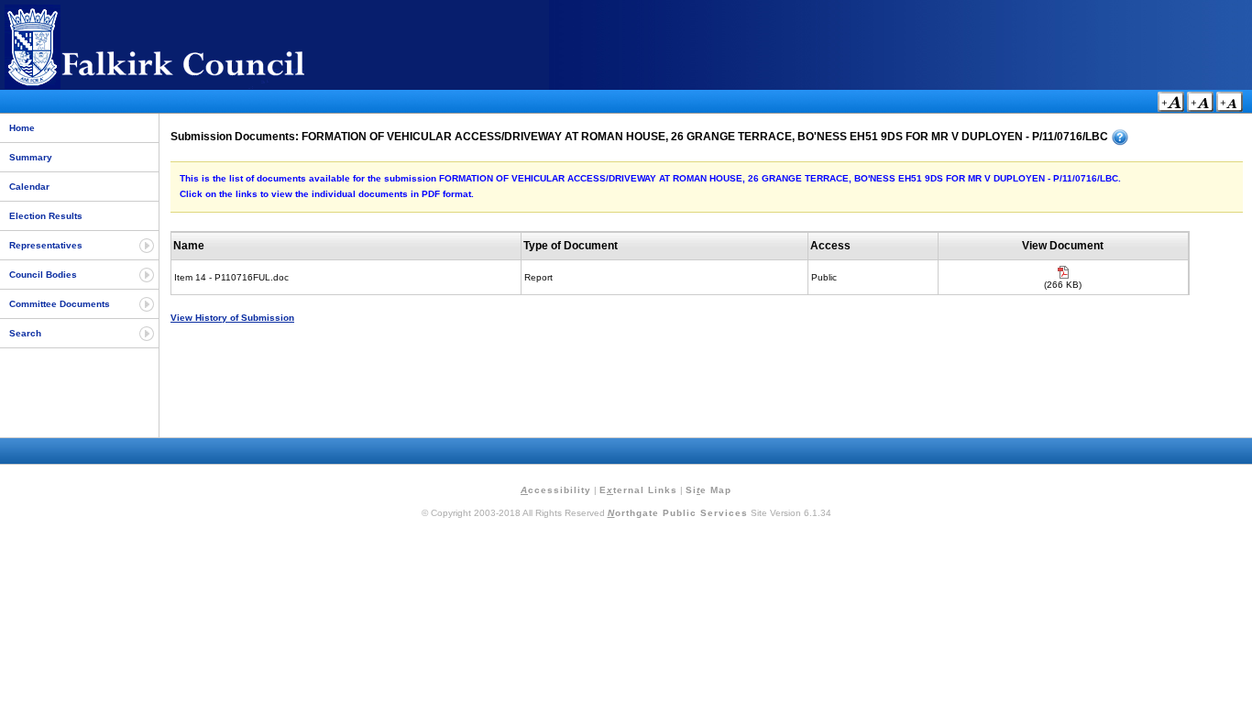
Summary (30, 157)
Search (25, 333)
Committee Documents (59, 304)
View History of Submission (232, 318)
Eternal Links (638, 490)
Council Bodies (43, 275)
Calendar (29, 187)
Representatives (45, 245)
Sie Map (708, 490)
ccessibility (556, 490)
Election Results (45, 216)
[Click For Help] (1120, 137)
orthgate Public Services (678, 513)
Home (22, 128)
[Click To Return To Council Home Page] (188, 86)
